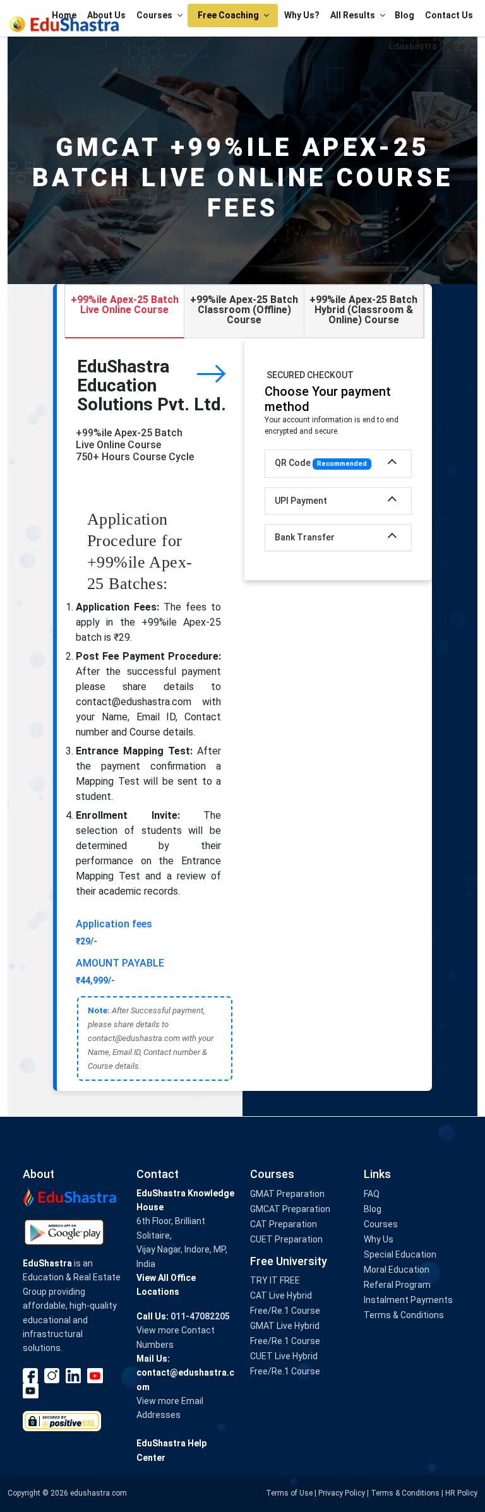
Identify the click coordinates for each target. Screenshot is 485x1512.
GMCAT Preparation (290, 1209)
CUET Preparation (286, 1239)
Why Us (378, 1239)
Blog (404, 15)
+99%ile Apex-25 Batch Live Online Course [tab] (125, 305)
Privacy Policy (341, 1493)
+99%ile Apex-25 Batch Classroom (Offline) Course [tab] (244, 310)
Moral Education (396, 1270)
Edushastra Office (426, 46)
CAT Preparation (283, 1224)
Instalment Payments (408, 1300)
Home (64, 15)
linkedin (74, 1375)
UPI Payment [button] (301, 501)
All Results (352, 15)
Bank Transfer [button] (305, 537)
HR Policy (461, 1493)
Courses (154, 15)
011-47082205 (200, 1316)
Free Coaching (228, 15)
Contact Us (449, 15)
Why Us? (302, 15)
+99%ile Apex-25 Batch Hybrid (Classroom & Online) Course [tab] (363, 310)
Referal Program (397, 1285)
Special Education (400, 1254)
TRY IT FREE (275, 1280)
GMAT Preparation (287, 1194)
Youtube (95, 1375)
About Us (106, 15)
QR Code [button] (321, 463)
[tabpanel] (244, 714)
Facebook (31, 1375)
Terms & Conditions (404, 1315)
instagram (52, 1375)
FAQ (372, 1194)
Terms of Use (289, 1493)
